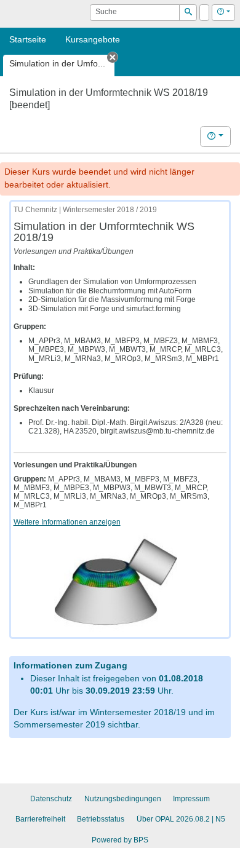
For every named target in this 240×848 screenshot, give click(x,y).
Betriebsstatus (100, 819)
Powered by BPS (120, 840)
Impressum (191, 799)
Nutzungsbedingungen (122, 799)
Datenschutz (51, 799)
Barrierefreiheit (40, 819)
